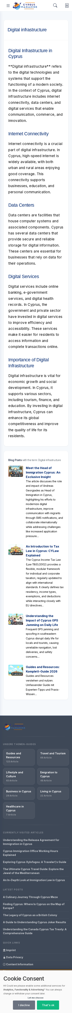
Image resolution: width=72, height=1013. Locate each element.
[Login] (66, 5)
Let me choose (35, 997)
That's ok (48, 1005)
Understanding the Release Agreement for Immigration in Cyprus (31, 841)
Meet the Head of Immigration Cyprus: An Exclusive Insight (43, 472)
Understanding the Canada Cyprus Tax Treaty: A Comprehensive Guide (35, 931)
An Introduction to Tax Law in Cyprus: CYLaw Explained (42, 551)
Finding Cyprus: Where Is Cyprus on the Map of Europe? (33, 906)
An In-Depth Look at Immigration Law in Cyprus (34, 880)
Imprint (11, 950)
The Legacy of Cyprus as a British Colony (30, 915)
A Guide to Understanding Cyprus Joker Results (34, 922)
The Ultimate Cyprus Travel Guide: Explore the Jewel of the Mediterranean (33, 871)
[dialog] (36, 991)
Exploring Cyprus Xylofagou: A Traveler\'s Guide (34, 862)
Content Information (19, 964)
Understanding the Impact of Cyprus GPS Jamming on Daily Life (42, 620)
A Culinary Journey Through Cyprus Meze (30, 897)
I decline (24, 1005)
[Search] (55, 5)
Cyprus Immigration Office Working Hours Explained (30, 852)
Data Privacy (14, 957)
